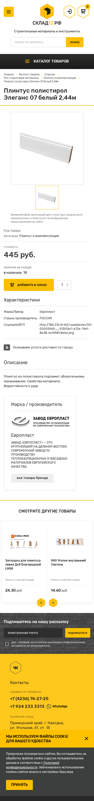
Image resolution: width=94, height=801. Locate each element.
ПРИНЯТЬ (19, 785)
